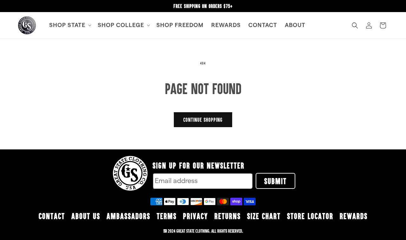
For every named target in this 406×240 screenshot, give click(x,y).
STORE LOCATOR (310, 215)
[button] (69, 25)
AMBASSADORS (128, 215)
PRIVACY (195, 215)
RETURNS (227, 215)
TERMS (167, 215)
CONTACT (52, 215)
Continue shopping (203, 120)
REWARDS (354, 215)
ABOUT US (85, 215)
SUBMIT (275, 180)
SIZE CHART (264, 215)
